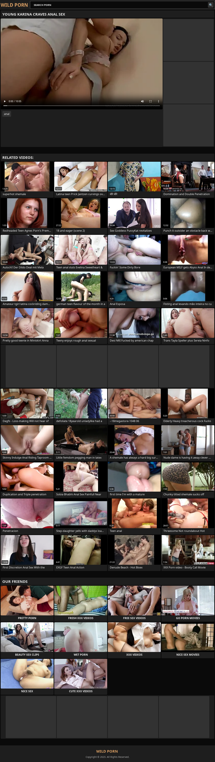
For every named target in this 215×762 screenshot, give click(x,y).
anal (6, 114)
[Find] (211, 5)
